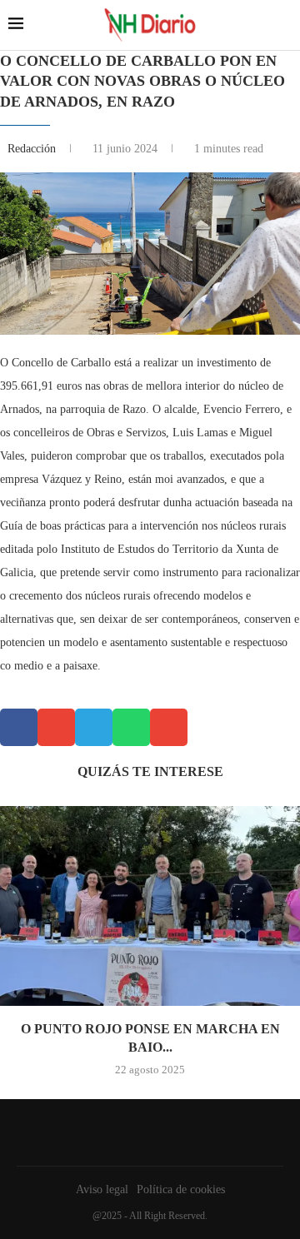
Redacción (33, 148)
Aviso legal (102, 1189)
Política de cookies (181, 1189)
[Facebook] (146, 1132)
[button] (19, 727)
